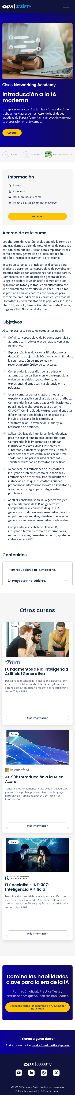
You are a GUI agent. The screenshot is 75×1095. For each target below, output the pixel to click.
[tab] (37, 570)
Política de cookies (50, 1091)
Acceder (12, 133)
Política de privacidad (26, 1091)
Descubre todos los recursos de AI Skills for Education (38, 1007)
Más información (37, 718)
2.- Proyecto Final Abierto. (27, 581)
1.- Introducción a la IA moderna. (32, 570)
